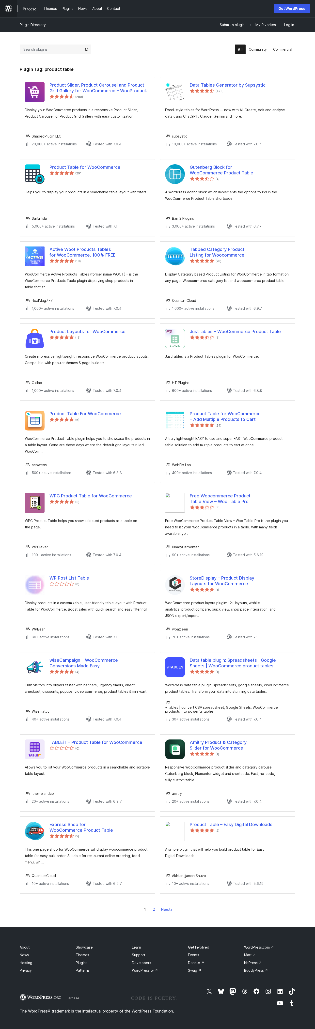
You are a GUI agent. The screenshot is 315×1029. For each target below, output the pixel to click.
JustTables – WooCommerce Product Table (235, 331)
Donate (196, 963)
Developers (141, 963)
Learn (136, 947)
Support (138, 955)
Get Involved (198, 947)
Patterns (83, 970)
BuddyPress (256, 970)
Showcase (84, 947)
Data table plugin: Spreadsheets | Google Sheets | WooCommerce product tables (233, 663)
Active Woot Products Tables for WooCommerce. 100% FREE (83, 252)
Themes (82, 955)
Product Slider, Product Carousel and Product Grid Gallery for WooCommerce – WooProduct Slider (97, 88)
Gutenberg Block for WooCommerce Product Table (221, 170)
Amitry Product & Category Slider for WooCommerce (218, 745)
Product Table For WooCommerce (85, 413)
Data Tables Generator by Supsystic (228, 85)
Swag (194, 970)
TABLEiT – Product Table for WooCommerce (95, 742)
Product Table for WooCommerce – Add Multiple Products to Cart (225, 416)
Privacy (26, 970)
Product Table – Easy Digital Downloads (231, 824)
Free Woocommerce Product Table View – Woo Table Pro (220, 498)
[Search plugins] (86, 49)
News (24, 955)
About (25, 947)
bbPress (253, 963)
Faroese (73, 998)
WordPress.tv (145, 970)
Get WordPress (291, 8)
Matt (250, 955)
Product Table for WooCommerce (84, 167)
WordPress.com (259, 947)
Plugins (81, 963)
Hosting (26, 963)
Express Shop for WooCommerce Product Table (81, 827)
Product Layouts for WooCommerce (87, 331)
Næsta (166, 909)
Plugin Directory (33, 25)
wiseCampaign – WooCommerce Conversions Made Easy (83, 663)
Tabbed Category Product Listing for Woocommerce (217, 252)
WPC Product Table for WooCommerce (90, 495)
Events (193, 955)
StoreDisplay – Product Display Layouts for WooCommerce (222, 580)
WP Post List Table (69, 578)
